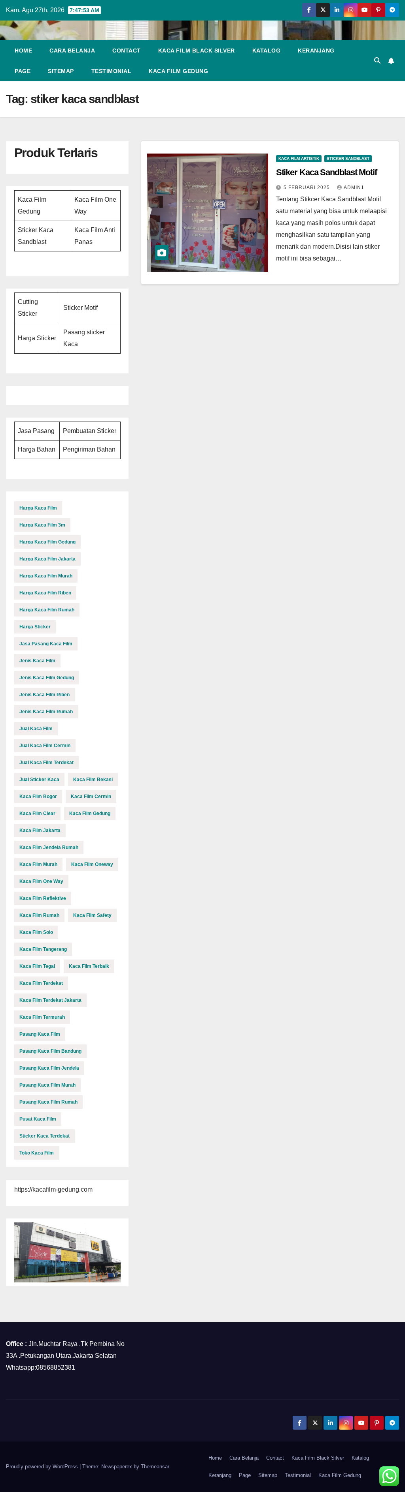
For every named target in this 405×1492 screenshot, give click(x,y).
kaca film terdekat (41, 983)
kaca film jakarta (40, 830)
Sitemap (61, 71)
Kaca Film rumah (39, 915)
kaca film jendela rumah (48, 847)
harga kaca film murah (45, 576)
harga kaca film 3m (42, 525)
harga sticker (35, 627)
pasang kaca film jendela (49, 1068)
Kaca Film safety (92, 915)
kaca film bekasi (93, 779)
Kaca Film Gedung (178, 71)
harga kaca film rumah (46, 610)
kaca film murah (38, 864)
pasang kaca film (39, 1034)
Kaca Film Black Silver (196, 50)
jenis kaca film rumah (46, 711)
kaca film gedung (89, 813)
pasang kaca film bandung (50, 1051)
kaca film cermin (91, 796)
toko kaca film (36, 1153)
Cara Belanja (72, 50)
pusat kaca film (37, 1119)
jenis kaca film (37, 661)
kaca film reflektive (42, 898)
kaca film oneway (92, 864)
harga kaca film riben (45, 593)
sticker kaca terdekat (44, 1136)
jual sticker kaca (39, 779)
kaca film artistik (298, 158)
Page (22, 71)
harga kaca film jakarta (47, 559)
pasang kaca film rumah (48, 1102)
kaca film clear (37, 813)
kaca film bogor (38, 796)
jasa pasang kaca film (45, 644)
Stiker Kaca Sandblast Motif (326, 172)
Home (23, 50)
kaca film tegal (37, 966)
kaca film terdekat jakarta (50, 1000)
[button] (377, 60)
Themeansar (155, 1467)
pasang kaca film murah (47, 1085)
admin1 (354, 187)
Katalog (266, 50)
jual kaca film (36, 728)
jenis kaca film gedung (46, 677)
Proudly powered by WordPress (42, 1467)
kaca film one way (41, 881)
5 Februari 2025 (307, 187)
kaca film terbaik (89, 966)
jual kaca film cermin (44, 745)
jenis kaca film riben (44, 694)
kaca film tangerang (43, 949)
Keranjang (316, 50)
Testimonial (111, 71)
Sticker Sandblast (348, 158)
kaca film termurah (42, 1017)
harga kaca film (38, 508)
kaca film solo (36, 932)
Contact (126, 50)
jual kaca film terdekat (46, 762)
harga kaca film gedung (47, 542)
